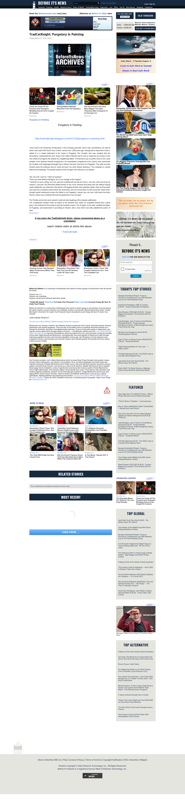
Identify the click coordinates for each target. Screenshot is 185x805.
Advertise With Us (53, 760)
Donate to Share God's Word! (136, 70)
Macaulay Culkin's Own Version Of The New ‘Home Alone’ (134, 634)
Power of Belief (78, 7)
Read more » (34, 213)
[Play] (135, 45)
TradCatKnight (69, 231)
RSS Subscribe (131, 760)
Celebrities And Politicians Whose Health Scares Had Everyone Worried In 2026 (68, 430)
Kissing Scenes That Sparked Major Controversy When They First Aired (42, 270)
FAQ (65, 760)
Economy (49, 7)
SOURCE (33, 240)
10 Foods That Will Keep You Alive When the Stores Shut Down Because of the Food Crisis (135, 658)
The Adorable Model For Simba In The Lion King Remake (125, 500)
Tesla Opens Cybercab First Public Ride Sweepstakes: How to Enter (133, 715)
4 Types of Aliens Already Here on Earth (133, 695)
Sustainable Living (92, 7)
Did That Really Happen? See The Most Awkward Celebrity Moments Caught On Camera (133, 190)
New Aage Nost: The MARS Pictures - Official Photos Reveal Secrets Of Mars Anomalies (135, 395)
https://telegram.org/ (146, 223)
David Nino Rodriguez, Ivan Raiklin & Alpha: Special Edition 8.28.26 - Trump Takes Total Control (135, 593)
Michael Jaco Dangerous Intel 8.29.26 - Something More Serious (133, 333)
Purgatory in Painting (39, 120)
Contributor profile (49, 27)
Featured (41, 7)
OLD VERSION (145, 15)
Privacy (80, 760)
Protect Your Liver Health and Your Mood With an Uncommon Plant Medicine (135, 701)
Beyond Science (65, 7)
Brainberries (33, 275)
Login (146, 4)
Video (116, 7)
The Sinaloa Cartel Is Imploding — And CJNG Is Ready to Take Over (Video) (135, 568)
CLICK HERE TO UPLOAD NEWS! (145, 28)
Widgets (143, 760)
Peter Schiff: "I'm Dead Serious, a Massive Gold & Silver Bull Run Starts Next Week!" (134, 369)
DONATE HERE (125, 17)
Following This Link (39, 379)
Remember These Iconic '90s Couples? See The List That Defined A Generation (135, 109)
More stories (60, 27)
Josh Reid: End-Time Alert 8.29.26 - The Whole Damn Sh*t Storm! (133, 362)
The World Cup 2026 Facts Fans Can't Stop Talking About (133, 136)
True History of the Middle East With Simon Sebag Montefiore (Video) (134, 458)
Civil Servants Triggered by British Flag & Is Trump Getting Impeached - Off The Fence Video (134, 546)
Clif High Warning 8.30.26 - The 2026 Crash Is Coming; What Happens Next (135, 355)
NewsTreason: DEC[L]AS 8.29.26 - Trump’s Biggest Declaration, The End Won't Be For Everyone (134, 314)
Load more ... (70, 532)
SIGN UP (125, 257)
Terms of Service (93, 760)
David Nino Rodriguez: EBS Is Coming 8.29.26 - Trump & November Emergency (133, 306)
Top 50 (122, 7)
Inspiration (104, 7)
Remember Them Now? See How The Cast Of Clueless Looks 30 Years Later (68, 270)
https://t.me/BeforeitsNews (128, 230)
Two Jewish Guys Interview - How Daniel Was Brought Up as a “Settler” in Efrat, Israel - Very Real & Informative (135, 678)
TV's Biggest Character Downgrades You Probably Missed (96, 430)
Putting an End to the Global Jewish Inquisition (136, 562)
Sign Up (152, 4)
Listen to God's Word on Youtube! (136, 66)
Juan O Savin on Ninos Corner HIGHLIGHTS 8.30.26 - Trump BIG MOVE (135, 340)
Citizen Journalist (81, 302)
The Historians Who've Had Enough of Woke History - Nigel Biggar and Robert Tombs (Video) (135, 555)
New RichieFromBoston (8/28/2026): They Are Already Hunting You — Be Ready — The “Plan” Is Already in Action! (135, 583)
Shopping (140, 7)
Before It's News (52, 3)
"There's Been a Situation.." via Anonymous (134, 401)
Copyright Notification (112, 760)
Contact (72, 760)
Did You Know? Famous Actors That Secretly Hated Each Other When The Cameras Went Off (70, 457)
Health (56, 7)
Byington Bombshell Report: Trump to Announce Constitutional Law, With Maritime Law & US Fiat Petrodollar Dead (135, 298)
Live (111, 7)
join (40, 294)
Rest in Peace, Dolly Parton (128, 664)
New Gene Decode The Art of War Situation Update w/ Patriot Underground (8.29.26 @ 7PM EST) (134, 415)
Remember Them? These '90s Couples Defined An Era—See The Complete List (96, 270)
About (40, 760)
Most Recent (130, 7)
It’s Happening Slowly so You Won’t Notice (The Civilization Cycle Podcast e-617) (134, 670)
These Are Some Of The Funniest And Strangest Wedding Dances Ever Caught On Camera (145, 501)
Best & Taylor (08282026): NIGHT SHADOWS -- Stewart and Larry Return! (135, 407)
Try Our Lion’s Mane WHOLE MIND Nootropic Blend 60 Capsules (54, 322)
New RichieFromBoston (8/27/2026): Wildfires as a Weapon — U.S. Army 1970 (135, 575)
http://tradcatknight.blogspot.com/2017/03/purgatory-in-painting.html (69, 138)
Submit (136, 276)
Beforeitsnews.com (47, 13)
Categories (148, 7)
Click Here (49, 302)
